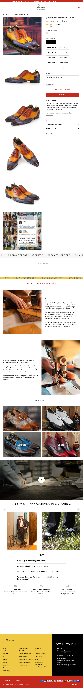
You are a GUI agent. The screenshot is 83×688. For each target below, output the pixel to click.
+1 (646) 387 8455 (68, 655)
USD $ (17, 680)
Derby (5, 656)
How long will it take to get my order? (31, 561)
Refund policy (23, 665)
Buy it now (62, 95)
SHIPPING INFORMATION (55, 120)
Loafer (5, 659)
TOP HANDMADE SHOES (22, 684)
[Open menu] (5, 7)
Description (51, 100)
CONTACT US (51, 128)
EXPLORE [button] (38, 648)
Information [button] (23, 648)
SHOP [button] (5, 648)
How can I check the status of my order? (33, 566)
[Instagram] (79, 684)
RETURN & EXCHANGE (54, 124)
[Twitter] (76, 684)
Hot (13, 14)
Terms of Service (24, 662)
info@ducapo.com (66, 651)
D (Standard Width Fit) (54, 77)
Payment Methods (25, 654)
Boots (5, 668)
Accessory (6, 671)
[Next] (78, 509)
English (8, 680)
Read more (49, 115)
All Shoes (6, 14)
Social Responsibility (41, 667)
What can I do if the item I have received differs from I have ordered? (38, 578)
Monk (5, 662)
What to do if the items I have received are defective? (38, 571)
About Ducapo (23, 651)
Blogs (36, 659)
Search (37, 651)
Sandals (5, 665)
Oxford (5, 654)
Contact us (38, 656)
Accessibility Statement (39, 663)
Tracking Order (40, 654)
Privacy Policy (23, 656)
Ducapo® (8, 684)
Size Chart (49, 84)
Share (50, 134)
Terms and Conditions (26, 659)
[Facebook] (73, 684)
